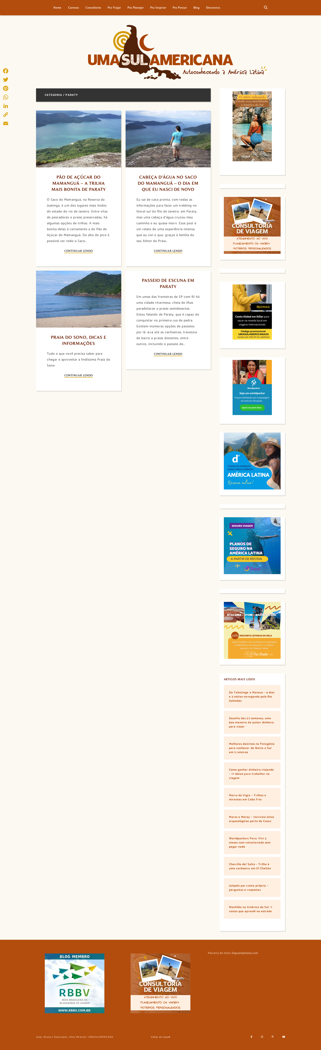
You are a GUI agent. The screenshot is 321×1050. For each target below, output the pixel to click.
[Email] (5, 123)
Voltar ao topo (160, 1037)
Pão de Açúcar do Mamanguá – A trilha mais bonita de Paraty (79, 183)
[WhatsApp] (5, 97)
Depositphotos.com (245, 953)
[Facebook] (5, 71)
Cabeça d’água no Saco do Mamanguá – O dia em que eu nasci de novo (169, 183)
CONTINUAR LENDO (78, 250)
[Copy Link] (5, 114)
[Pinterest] (5, 88)
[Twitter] (5, 79)
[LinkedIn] (5, 106)
